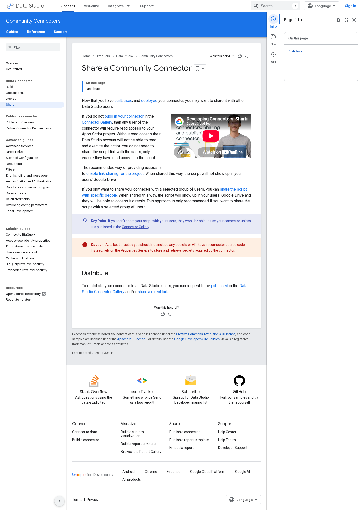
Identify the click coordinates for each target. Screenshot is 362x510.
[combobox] (275, 5)
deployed (149, 100)
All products (131, 479)
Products (103, 56)
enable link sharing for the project (115, 173)
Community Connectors (33, 21)
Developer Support (232, 448)
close (354, 20)
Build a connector (85, 440)
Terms (77, 500)
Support (147, 6)
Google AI (242, 472)
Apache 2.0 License (131, 339)
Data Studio (30, 5)
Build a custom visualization (132, 434)
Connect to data (84, 432)
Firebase (173, 472)
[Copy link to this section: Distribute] (113, 274)
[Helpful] (240, 56)
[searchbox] (33, 47)
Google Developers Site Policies (197, 339)
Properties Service (135, 250)
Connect (68, 6)
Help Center (227, 432)
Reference (36, 31)
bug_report (338, 20)
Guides (12, 31)
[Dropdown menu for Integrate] (130, 6)
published (219, 285)
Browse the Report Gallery (141, 452)
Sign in (350, 6)
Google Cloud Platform (207, 472)
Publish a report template (189, 440)
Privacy (92, 500)
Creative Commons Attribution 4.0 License (205, 334)
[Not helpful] (247, 56)
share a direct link (153, 291)
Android (128, 472)
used (128, 100)
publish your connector (124, 116)
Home (86, 56)
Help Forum (227, 440)
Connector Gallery (97, 122)
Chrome (151, 472)
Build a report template (139, 444)
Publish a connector (184, 432)
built (118, 100)
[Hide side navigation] (59, 501)
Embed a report (181, 448)
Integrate (116, 6)
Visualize (91, 6)
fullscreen (346, 20)
